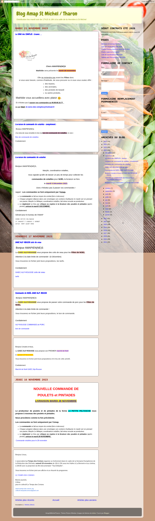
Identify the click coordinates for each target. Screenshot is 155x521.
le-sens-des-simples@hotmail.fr (40, 107)
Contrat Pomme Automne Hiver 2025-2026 (115, 49)
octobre (108, 188)
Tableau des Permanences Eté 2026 (113, 57)
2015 (105, 239)
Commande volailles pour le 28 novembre (31, 440)
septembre (109, 191)
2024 (105, 147)
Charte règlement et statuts (110, 52)
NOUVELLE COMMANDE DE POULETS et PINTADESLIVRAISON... (119, 179)
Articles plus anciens (86, 500)
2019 (105, 227)
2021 (105, 221)
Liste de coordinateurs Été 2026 (112, 54)
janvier (107, 215)
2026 (105, 141)
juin (106, 200)
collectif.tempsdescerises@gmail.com (27, 490)
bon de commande (22, 329)
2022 (105, 218)
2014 (105, 242)
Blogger (106, 513)
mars (107, 209)
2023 (105, 150)
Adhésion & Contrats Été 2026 (111, 44)
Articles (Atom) (29, 505)
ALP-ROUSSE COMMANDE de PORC (30, 325)
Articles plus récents (24, 500)
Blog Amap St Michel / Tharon (46, 13)
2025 (105, 144)
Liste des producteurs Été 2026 (111, 46)
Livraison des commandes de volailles (30, 157)
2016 (105, 236)
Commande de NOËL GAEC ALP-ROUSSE (31, 293)
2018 (105, 230)
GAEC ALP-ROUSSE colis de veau (28, 242)
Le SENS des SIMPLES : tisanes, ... (28, 34)
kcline (94, 513)
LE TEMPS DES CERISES (24, 475)
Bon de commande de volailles (26, 137)
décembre (109, 153)
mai (106, 203)
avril (106, 206)
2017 (105, 233)
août (107, 194)
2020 (105, 224)
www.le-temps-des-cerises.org (24, 488)
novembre (109, 156)
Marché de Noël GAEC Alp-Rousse (28, 369)
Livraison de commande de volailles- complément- (36, 124)
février (107, 212)
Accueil (56, 500)
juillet (107, 197)
